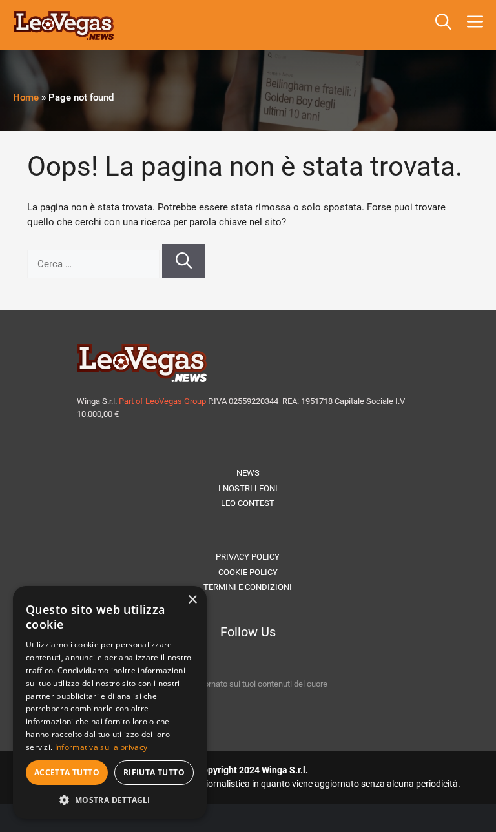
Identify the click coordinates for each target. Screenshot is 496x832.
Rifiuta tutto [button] (154, 772)
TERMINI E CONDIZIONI (247, 587)
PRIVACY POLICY (248, 557)
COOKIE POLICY (248, 572)
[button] (443, 25)
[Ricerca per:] (94, 264)
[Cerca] (183, 261)
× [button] (192, 600)
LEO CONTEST (247, 503)
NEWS (248, 473)
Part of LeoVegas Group (162, 401)
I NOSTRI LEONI (248, 488)
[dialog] (110, 702)
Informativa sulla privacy (101, 747)
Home (26, 97)
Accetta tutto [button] (66, 772)
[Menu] (477, 25)
